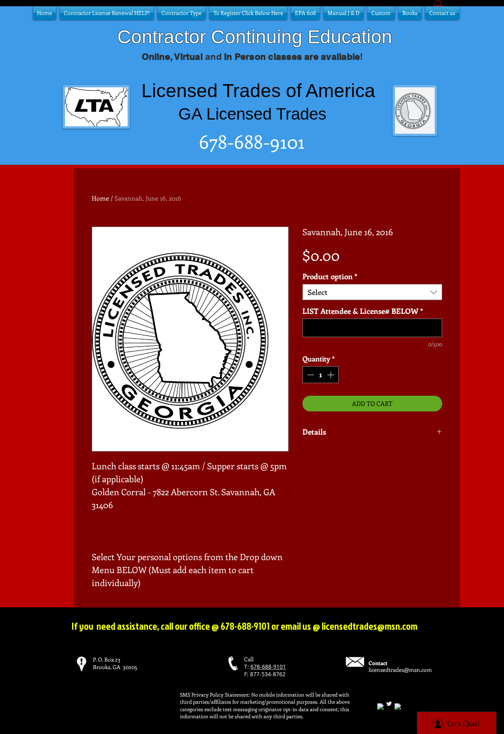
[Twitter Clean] (389, 704)
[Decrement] (310, 375)
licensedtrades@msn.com (369, 626)
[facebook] (380, 706)
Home (100, 198)
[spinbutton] (320, 375)
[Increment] (331, 375)
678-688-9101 (268, 666)
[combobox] (372, 292)
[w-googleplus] (398, 706)
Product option (330, 276)
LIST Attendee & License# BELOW (362, 310)
